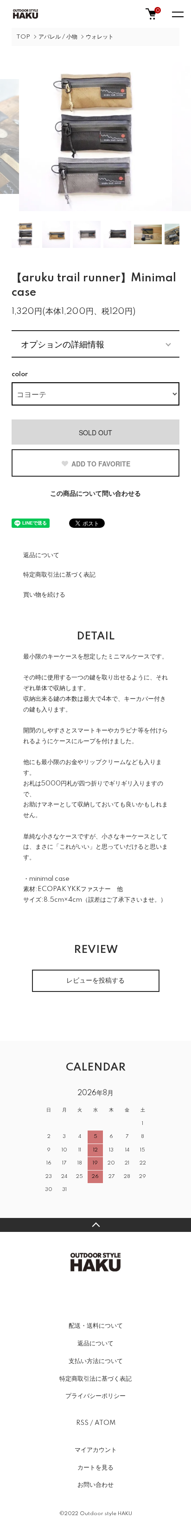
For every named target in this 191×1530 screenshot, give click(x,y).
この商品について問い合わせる (95, 494)
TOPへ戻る (95, 1225)
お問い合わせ (95, 1485)
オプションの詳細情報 (62, 344)
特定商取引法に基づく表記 (59, 575)
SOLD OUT (95, 432)
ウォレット (100, 37)
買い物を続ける (44, 595)
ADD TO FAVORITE (100, 463)
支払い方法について (96, 1361)
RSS (82, 1423)
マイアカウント (96, 1450)
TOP (23, 37)
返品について (41, 555)
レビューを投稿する (95, 981)
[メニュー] (177, 14)
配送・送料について (96, 1326)
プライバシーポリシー (95, 1396)
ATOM (105, 1423)
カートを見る (95, 1467)
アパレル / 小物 (57, 37)
